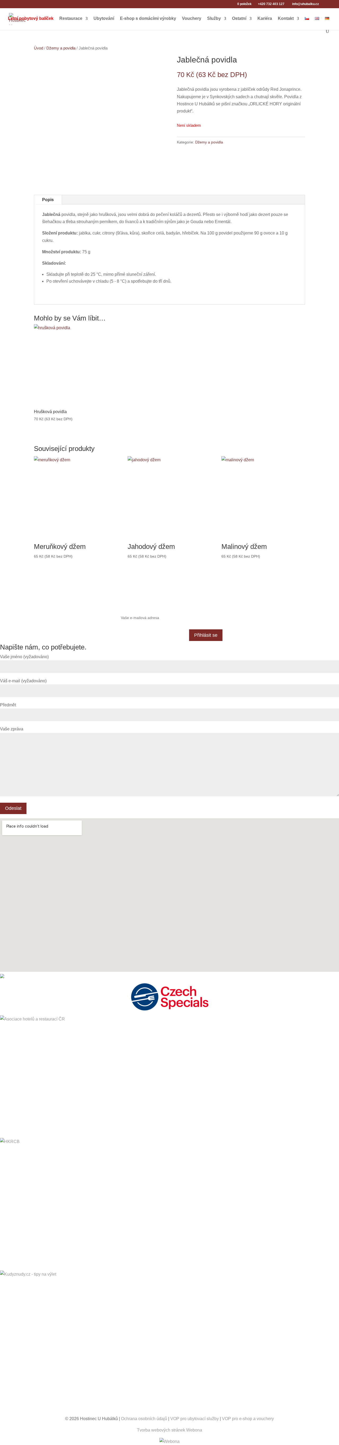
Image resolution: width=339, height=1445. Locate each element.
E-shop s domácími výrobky (148, 19)
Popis (48, 199)
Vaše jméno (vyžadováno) (24, 656)
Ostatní (239, 19)
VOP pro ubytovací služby (194, 1418)
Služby (214, 19)
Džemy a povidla (60, 48)
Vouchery (191, 19)
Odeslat (13, 808)
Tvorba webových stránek (161, 1430)
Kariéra (264, 19)
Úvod (38, 48)
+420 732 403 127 (271, 4)
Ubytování (103, 19)
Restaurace (70, 19)
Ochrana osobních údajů (144, 1418)
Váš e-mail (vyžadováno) (23, 681)
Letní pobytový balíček (30, 19)
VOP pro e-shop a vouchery (248, 1418)
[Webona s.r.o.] (169, 1441)
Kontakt (286, 19)
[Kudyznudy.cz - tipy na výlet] (169, 1343)
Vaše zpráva (11, 729)
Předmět (8, 705)
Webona (194, 1430)
